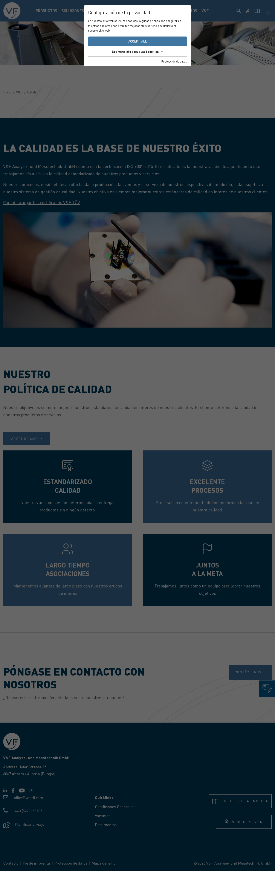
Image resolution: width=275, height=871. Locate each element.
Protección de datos (174, 61)
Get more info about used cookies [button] (135, 51)
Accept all (137, 41)
